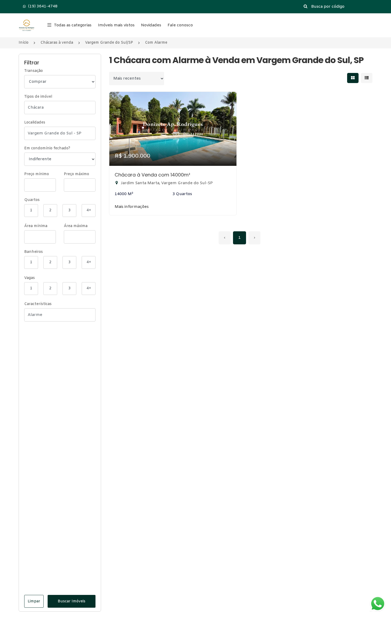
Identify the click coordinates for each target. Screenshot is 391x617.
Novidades (151, 25)
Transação (33, 70)
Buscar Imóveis (71, 601)
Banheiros (33, 251)
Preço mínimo (36, 174)
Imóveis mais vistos (116, 25)
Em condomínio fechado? (47, 148)
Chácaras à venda (56, 42)
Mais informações (132, 206)
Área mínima (35, 226)
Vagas (29, 278)
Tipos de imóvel (38, 96)
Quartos (32, 200)
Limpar (34, 601)
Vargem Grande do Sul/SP (109, 42)
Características (38, 304)
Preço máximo (76, 174)
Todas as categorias (72, 25)
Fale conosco (180, 25)
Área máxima (76, 226)
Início (23, 42)
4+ (88, 210)
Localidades (34, 122)
